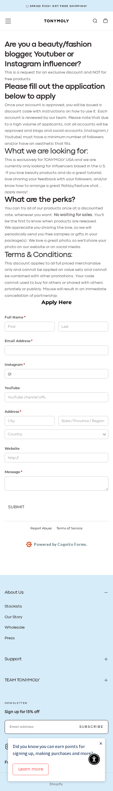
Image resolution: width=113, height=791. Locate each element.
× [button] (100, 743)
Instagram (23, 364)
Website (12, 448)
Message (21, 472)
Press (10, 638)
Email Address (26, 341)
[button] (8, 21)
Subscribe (91, 727)
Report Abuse (41, 528)
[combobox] (56, 434)
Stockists (13, 606)
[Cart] (105, 21)
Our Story (13, 617)
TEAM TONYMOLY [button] (22, 680)
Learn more (30, 769)
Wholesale (15, 627)
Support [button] (13, 659)
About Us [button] (14, 593)
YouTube (12, 388)
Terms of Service (70, 528)
